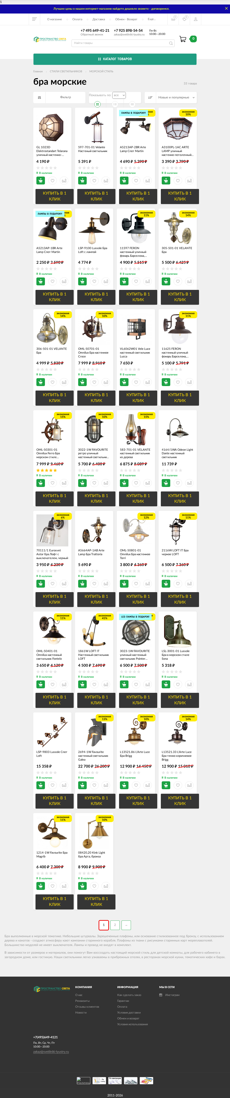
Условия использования (132, 1024)
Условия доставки (129, 1012)
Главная (38, 71)
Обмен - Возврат (126, 19)
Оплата (77, 19)
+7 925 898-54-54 (128, 30)
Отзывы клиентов (87, 1006)
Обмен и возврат (128, 1018)
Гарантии (123, 1001)
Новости (80, 1012)
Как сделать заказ (129, 995)
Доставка (99, 19)
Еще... (152, 19)
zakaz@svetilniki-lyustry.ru (129, 34)
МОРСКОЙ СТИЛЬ (101, 71)
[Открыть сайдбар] (34, 19)
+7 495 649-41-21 (95, 30)
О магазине (54, 19)
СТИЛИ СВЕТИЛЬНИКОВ (66, 71)
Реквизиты (82, 1001)
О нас (78, 995)
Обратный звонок (92, 34)
